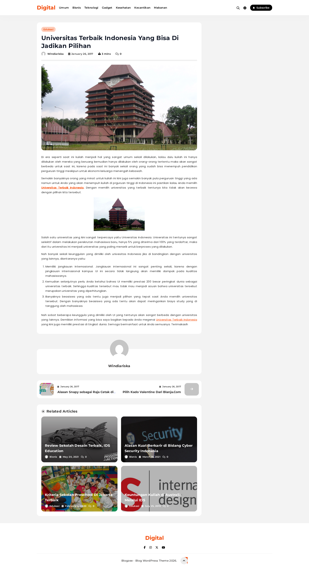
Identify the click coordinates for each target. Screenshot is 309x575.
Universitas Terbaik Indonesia (62, 187)
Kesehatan (123, 7)
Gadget (107, 7)
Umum (64, 7)
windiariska (55, 53)
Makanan (160, 7)
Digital (46, 7)
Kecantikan (142, 7)
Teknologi (91, 7)
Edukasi (48, 29)
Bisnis (76, 7)
